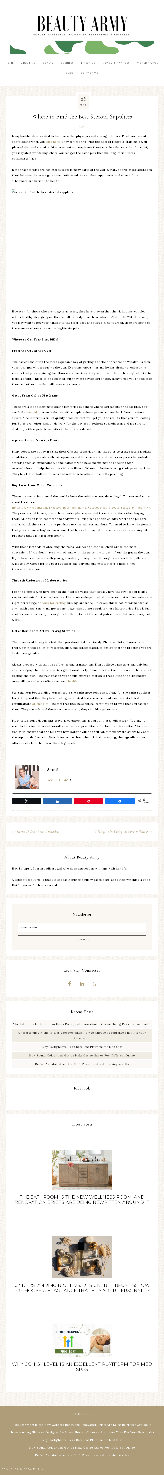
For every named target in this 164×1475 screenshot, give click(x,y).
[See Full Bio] (70, 780)
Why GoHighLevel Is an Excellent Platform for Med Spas (82, 1047)
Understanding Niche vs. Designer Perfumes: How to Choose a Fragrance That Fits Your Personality (82, 1288)
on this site (40, 704)
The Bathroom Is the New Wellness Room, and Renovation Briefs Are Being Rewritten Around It (82, 1024)
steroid (31, 412)
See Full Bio (57, 780)
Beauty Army (82, 29)
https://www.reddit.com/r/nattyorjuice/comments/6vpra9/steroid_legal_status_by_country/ (81, 507)
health (72, 681)
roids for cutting (54, 603)
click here (53, 142)
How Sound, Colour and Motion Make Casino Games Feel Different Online (82, 1055)
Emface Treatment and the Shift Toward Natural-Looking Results (82, 1064)
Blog (82, 127)
